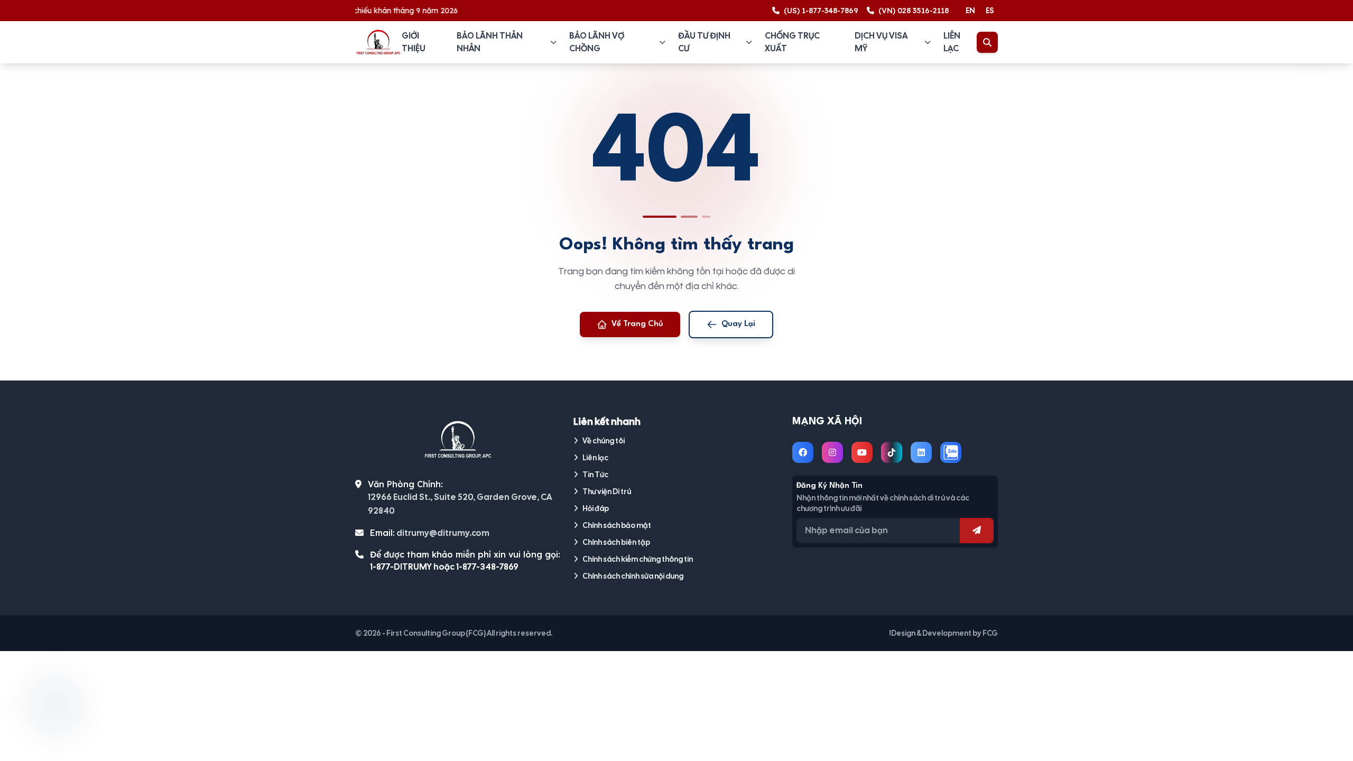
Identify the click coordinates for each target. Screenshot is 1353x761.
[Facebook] (802, 452)
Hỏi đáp (595, 508)
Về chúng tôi (603, 441)
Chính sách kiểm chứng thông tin (637, 559)
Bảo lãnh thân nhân (490, 42)
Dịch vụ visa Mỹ (881, 42)
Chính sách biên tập (616, 542)
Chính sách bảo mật (616, 525)
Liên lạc (951, 42)
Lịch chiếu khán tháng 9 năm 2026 (381, 10)
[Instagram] (832, 452)
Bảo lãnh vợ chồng (596, 42)
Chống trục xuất (792, 42)
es (990, 10)
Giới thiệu (413, 42)
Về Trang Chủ (637, 324)
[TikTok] (891, 452)
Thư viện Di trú (606, 491)
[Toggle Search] (987, 42)
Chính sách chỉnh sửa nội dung (632, 576)
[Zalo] (950, 452)
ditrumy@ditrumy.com (442, 533)
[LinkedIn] (921, 452)
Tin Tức (595, 474)
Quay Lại (738, 324)
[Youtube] (862, 452)
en (970, 10)
